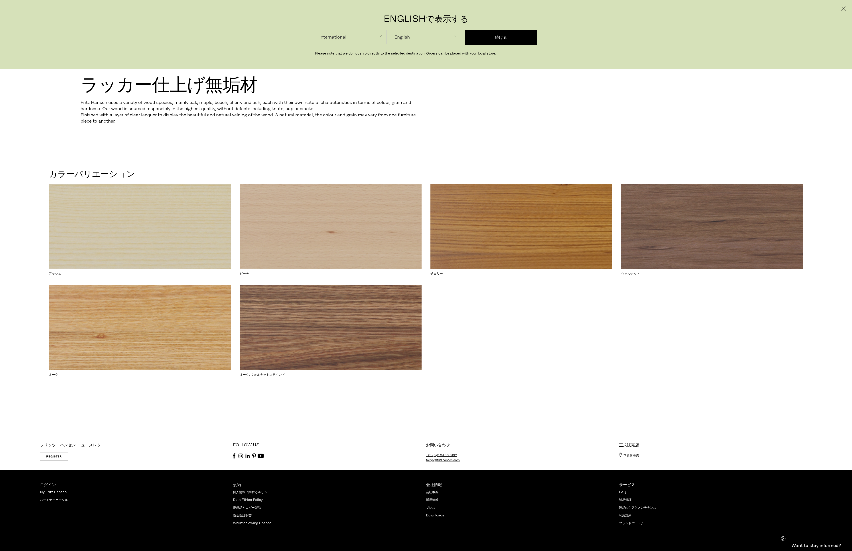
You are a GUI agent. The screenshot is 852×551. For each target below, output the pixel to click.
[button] (816, 545)
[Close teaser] (783, 538)
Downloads (435, 515)
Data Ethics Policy (248, 500)
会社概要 (432, 492)
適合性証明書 (242, 515)
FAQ (622, 492)
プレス (430, 507)
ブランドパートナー (633, 523)
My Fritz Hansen (53, 492)
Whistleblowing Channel (252, 523)
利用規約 (625, 515)
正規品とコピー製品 (247, 507)
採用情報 (432, 500)
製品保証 (625, 500)
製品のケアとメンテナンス (637, 507)
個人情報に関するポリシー (251, 492)
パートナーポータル (54, 500)
